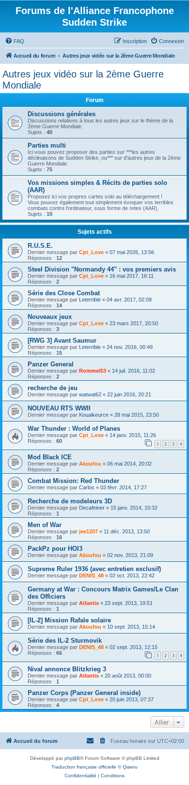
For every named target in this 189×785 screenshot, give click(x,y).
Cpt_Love (91, 252)
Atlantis (89, 603)
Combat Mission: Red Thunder (73, 480)
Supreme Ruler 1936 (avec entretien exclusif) (94, 569)
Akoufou (90, 464)
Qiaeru (130, 767)
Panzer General (51, 364)
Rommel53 (92, 371)
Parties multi (47, 145)
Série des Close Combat (64, 293)
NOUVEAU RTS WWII (59, 408)
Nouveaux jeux (50, 316)
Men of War (45, 524)
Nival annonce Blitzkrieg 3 (67, 669)
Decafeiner (92, 508)
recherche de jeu (53, 388)
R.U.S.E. (40, 245)
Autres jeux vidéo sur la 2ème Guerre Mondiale (83, 80)
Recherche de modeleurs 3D (70, 501)
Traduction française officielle (83, 767)
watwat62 (90, 394)
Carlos (86, 487)
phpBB (72, 758)
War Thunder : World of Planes (74, 428)
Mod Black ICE (50, 457)
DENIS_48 (91, 575)
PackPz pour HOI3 (55, 548)
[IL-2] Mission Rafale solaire (69, 620)
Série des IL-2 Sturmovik (65, 640)
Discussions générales (61, 114)
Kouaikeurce (94, 415)
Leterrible (90, 299)
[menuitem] (14, 41)
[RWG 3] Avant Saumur (62, 340)
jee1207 (88, 531)
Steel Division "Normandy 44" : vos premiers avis (102, 269)
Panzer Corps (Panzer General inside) (84, 692)
